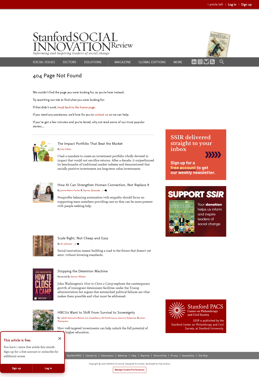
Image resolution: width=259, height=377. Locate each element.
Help (133, 355)
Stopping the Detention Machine (82, 271)
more (177, 62)
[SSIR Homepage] (83, 43)
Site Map (203, 355)
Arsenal (140, 363)
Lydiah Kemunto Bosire (72, 317)
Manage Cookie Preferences (129, 370)
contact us (101, 114)
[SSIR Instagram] (200, 61)
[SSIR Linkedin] (194, 61)
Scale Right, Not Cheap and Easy (82, 238)
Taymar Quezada (91, 190)
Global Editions (152, 62)
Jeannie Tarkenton (127, 317)
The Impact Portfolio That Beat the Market (90, 143)
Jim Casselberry (92, 317)
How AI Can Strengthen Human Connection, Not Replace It (103, 185)
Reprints (145, 355)
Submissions (107, 355)
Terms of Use (160, 355)
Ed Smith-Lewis (109, 317)
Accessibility (188, 355)
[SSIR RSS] (212, 61)
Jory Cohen (66, 149)
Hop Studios (164, 363)
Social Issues (44, 62)
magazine (123, 62)
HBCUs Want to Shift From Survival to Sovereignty (96, 312)
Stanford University (211, 328)
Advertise (122, 355)
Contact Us (91, 355)
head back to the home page (76, 107)
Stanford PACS (74, 355)
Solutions (93, 62)
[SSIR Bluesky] (206, 61)
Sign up (246, 4)
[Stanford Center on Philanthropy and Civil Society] (196, 310)
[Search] (221, 61)
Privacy (174, 355)
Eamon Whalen (78, 276)
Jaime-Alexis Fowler (70, 190)
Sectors (69, 62)
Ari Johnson (66, 243)
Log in (232, 4)
